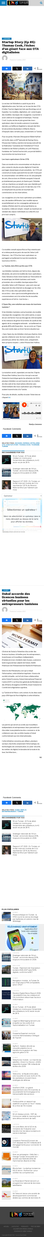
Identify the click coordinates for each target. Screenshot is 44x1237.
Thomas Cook (25, 445)
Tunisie (5, 446)
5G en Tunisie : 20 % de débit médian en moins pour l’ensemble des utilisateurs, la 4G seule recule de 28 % (26, 459)
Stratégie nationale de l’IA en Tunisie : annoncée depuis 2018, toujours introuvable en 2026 (25, 471)
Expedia (26, 443)
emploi (23, 810)
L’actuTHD (15, 1226)
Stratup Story (12, 445)
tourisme (35, 445)
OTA (3, 445)
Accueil (6, 1226)
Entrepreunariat (9, 811)
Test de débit (35, 1226)
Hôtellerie (34, 443)
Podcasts (24, 1226)
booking (18, 443)
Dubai (17, 810)
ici (9, 397)
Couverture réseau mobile (23, 1229)
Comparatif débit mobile (23, 1231)
